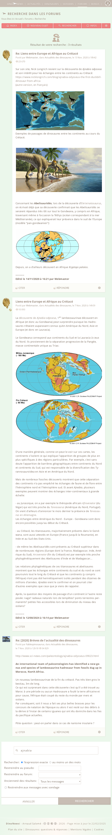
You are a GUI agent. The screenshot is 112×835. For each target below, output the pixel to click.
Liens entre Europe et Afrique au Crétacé (44, 301)
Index (13, 25)
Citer (22, 287)
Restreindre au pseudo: (19, 768)
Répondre (63, 287)
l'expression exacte (35, 762)
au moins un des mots (66, 762)
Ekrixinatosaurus (91, 203)
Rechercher (69, 25)
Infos (93, 25)
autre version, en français (31, 84)
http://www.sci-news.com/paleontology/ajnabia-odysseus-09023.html (57, 656)
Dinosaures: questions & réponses (46, 829)
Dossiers (68, 4)
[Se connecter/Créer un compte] (107, 5)
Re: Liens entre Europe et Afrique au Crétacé (47, 53)
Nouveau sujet (39, 25)
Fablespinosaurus (35, 644)
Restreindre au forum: (18, 774)
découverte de (37, 318)
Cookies (99, 829)
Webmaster (32, 57)
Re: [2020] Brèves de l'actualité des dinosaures (48, 640)
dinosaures (52, 4)
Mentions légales (80, 829)
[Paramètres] (106, 25)
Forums (29, 18)
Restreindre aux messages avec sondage (33, 787)
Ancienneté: (20, 781)
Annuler (29, 801)
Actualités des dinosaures (58, 57)
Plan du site (15, 829)
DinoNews (15, 4)
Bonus (95, 4)
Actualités (33, 4)
